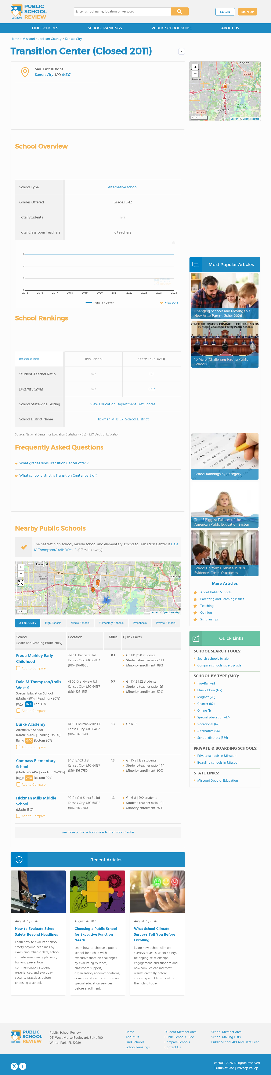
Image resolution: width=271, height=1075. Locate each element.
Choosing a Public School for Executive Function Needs (96, 934)
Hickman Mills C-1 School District (123, 419)
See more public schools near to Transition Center (98, 832)
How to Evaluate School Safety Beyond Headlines (36, 932)
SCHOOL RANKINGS (105, 28)
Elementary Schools (111, 622)
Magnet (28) (206, 697)
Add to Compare (34, 668)
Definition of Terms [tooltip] (29, 359)
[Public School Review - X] (14, 1066)
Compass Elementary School (35, 764)
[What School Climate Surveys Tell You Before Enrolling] (157, 893)
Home (130, 1032)
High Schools (53, 622)
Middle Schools (80, 622)
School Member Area (226, 1032)
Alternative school (122, 187)
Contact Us (173, 1047)
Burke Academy (30, 725)
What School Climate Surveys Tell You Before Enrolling (154, 934)
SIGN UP (247, 12)
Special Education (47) (213, 717)
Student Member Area (180, 1032)
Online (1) (204, 710)
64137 (66, 75)
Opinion (206, 613)
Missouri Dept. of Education (217, 780)
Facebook (23, 1066)
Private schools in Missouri (216, 756)
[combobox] (119, 11)
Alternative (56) (208, 731)
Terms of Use (224, 1068)
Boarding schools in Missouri (218, 762)
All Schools (27, 623)
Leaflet (154, 612)
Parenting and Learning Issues (222, 599)
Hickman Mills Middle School (36, 801)
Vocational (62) (208, 724)
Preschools (140, 622)
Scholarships (209, 619)
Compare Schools (177, 1042)
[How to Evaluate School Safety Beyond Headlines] (38, 893)
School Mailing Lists (226, 1037)
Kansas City (44, 75)
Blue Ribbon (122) (209, 690)
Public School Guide (179, 1037)
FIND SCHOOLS (45, 28)
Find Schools (135, 1042)
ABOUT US (230, 28)
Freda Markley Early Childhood (34, 659)
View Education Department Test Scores (122, 404)
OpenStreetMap (171, 612)
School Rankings (138, 1047)
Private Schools (166, 622)
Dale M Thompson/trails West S (38, 685)
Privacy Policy (247, 1068)
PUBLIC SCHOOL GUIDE (172, 28)
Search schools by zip (213, 658)
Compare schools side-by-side (219, 665)
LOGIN (225, 12)
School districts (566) (212, 737)
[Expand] (21, 583)
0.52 (151, 389)
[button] (98, 584)
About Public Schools (216, 592)
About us (132, 1037)
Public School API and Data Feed (235, 1042)
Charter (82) (206, 704)
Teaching (207, 606)
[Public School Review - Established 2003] (29, 11)
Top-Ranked (206, 683)
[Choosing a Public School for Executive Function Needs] (97, 893)
